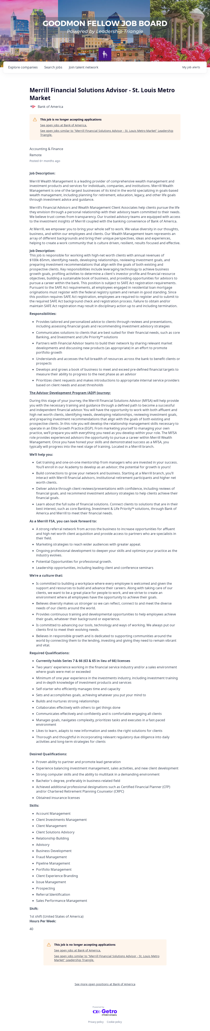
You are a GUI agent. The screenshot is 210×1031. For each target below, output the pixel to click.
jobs (53, 67)
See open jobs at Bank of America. (63, 125)
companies (23, 67)
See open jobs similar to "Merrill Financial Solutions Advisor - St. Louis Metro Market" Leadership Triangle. (106, 133)
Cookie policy (114, 1022)
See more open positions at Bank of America (105, 984)
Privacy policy (96, 1022)
